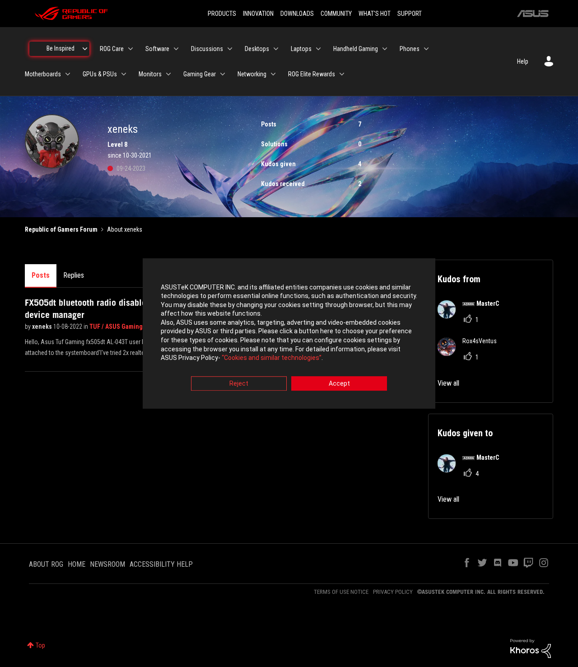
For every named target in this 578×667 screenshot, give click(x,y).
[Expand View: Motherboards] (67, 74)
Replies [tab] (73, 275)
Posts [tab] (41, 275)
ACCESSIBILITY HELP (161, 564)
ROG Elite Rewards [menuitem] (311, 74)
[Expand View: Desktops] (275, 48)
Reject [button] (238, 383)
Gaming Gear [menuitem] (199, 74)
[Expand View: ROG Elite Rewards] (341, 74)
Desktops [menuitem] (257, 48)
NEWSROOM (107, 564)
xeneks (42, 326)
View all (448, 383)
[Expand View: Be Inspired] (84, 48)
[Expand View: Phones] (426, 48)
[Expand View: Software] (176, 48)
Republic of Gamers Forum (61, 229)
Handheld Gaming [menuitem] (355, 48)
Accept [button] (339, 383)
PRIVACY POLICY (393, 591)
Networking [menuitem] (252, 74)
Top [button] (40, 645)
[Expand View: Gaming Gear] (222, 74)
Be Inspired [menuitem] (61, 48)
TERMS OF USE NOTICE (341, 591)
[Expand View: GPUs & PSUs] (123, 74)
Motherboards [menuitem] (43, 74)
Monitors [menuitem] (150, 74)
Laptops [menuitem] (301, 48)
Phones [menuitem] (410, 48)
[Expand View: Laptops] (318, 48)
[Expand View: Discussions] (229, 48)
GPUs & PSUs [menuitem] (100, 74)
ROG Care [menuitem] (112, 48)
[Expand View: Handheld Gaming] (384, 48)
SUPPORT (409, 13)
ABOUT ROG (46, 564)
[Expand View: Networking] (273, 74)
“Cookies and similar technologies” (272, 358)
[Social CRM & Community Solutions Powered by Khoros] (530, 648)
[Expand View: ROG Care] (130, 48)
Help (522, 61)
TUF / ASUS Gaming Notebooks (132, 326)
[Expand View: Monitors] (168, 74)
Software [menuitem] (157, 48)
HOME (76, 564)
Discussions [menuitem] (207, 48)
